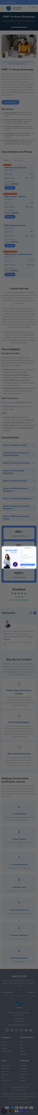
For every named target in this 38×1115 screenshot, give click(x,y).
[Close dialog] (35, 547)
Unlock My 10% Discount (27, 564)
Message (21, 560)
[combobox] (21, 555)
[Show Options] (34, 558)
